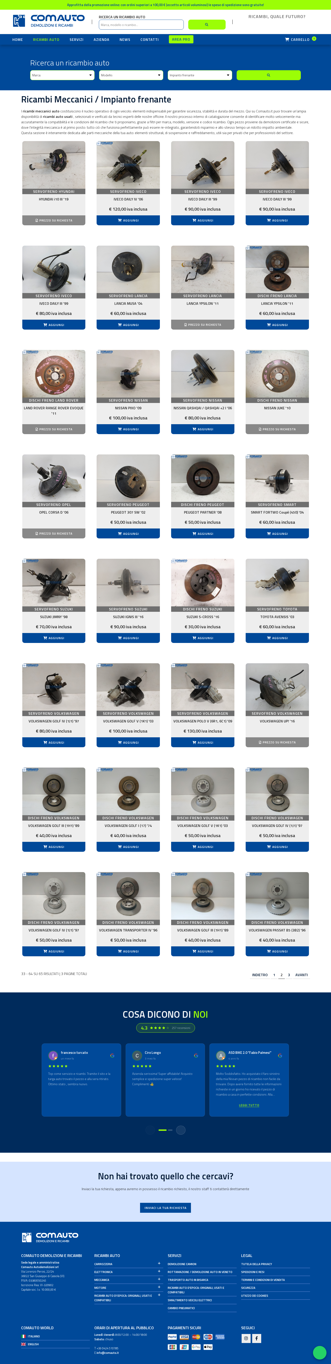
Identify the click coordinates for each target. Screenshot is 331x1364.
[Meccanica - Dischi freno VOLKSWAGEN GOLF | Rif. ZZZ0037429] (128, 791)
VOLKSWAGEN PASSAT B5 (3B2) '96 (277, 930)
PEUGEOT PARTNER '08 (203, 512)
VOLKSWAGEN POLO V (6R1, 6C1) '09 (202, 721)
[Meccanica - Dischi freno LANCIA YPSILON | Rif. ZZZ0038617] (277, 269)
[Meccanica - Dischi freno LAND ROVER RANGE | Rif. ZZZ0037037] (54, 374)
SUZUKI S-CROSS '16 (202, 616)
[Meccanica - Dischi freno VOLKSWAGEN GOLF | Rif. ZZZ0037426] (54, 791)
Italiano (34, 1336)
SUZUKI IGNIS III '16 (128, 616)
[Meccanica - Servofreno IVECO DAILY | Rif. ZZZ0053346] (277, 165)
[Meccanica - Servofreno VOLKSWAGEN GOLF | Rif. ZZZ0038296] (54, 687)
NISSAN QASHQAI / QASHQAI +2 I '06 (203, 408)
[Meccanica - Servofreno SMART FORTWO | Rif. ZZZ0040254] (277, 478)
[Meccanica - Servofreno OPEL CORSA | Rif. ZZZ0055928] (54, 478)
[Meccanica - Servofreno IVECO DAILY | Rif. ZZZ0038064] (128, 165)
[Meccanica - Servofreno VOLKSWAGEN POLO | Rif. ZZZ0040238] (202, 687)
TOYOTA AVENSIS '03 (277, 616)
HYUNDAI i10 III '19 (53, 199)
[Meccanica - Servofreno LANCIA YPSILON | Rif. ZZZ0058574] (202, 269)
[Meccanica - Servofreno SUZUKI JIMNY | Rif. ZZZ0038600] (54, 582)
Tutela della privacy (256, 1264)
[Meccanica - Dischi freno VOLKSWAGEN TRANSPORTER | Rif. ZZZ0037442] (128, 896)
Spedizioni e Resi (252, 1272)
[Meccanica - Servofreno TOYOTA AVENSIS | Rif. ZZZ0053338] (277, 582)
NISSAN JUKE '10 (277, 408)
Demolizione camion (182, 1264)
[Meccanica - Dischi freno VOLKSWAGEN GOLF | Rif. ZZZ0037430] (202, 791)
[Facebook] (257, 1338)
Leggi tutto (249, 1105)
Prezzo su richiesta (56, 220)
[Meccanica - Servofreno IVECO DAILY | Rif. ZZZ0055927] (54, 269)
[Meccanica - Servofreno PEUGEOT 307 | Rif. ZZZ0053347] (128, 478)
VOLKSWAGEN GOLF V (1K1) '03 (128, 721)
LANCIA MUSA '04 (128, 303)
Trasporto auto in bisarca (188, 1280)
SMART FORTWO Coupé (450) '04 (277, 512)
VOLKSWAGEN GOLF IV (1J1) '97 (54, 721)
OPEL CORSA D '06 (53, 512)
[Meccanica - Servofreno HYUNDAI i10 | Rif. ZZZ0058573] (54, 165)
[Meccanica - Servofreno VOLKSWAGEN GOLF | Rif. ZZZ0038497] (128, 687)
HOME (17, 39)
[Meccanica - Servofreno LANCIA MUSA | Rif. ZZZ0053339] (128, 269)
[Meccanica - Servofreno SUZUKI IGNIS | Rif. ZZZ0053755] (128, 582)
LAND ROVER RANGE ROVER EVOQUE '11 (54, 410)
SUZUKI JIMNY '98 (54, 616)
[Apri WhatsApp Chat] (319, 1352)
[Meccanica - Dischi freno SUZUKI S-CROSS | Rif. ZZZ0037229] (202, 582)
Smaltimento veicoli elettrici (190, 1300)
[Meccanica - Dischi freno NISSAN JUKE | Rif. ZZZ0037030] (277, 374)
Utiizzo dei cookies (254, 1295)
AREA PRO (181, 39)
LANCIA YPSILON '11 (203, 303)
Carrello (302, 39)
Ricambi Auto (46, 39)
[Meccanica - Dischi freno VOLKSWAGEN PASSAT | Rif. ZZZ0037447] (277, 896)
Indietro (260, 975)
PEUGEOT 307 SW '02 (128, 512)
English (33, 1344)
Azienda (101, 39)
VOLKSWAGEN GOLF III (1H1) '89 (53, 825)
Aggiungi (130, 220)
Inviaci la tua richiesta (165, 1207)
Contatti (150, 39)
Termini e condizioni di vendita (263, 1280)
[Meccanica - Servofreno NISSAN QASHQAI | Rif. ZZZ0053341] (202, 374)
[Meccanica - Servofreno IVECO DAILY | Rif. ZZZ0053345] (202, 165)
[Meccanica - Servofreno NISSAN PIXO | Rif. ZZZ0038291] (128, 374)
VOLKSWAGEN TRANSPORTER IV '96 (128, 930)
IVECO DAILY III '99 (202, 199)
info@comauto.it (108, 1352)
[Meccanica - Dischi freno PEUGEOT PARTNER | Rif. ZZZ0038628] (202, 478)
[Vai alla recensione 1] (163, 1130)
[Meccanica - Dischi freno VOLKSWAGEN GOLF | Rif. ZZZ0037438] (54, 896)
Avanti (301, 975)
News (125, 39)
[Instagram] (246, 1338)
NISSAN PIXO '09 (128, 408)
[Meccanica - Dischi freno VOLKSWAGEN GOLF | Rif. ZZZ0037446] (202, 896)
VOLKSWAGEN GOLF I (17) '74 (128, 825)
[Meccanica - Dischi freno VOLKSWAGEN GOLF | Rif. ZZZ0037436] (277, 791)
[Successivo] (181, 1130)
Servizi (77, 39)
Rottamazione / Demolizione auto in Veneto (200, 1272)
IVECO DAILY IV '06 (128, 199)
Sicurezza (248, 1287)
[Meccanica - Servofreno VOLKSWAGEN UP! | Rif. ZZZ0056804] (277, 687)
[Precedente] (150, 1130)
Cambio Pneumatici (181, 1308)
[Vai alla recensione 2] (170, 1130)
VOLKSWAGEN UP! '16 (277, 721)
